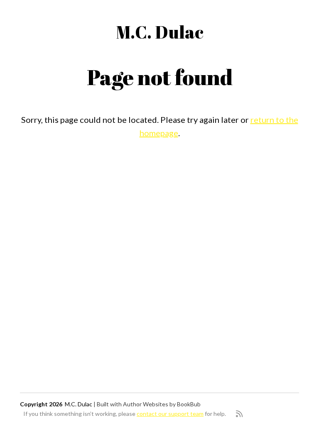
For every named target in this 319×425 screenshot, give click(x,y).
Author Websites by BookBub (162, 404)
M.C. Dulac (160, 32)
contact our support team (170, 413)
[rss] (239, 413)
